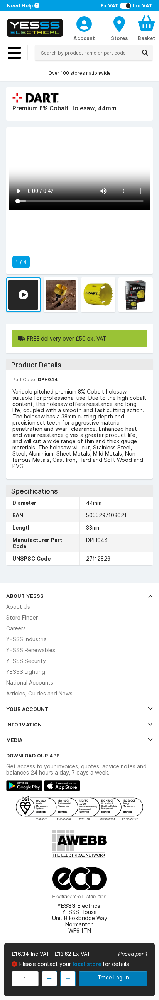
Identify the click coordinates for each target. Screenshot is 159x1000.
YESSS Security (26, 661)
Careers (16, 628)
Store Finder (22, 617)
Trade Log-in (113, 977)
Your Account (27, 709)
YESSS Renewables (30, 650)
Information (24, 724)
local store (88, 964)
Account (84, 38)
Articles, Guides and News (39, 693)
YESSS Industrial (27, 639)
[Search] (145, 52)
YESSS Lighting (25, 672)
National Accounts (29, 683)
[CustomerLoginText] (84, 23)
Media (14, 740)
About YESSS (25, 596)
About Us (18, 607)
